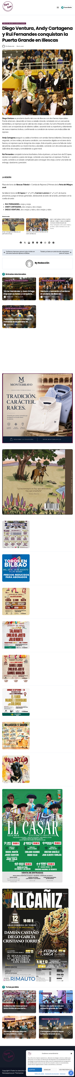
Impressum (62, 1073)
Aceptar (32, 1070)
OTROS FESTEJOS (46, 993)
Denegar (47, 1070)
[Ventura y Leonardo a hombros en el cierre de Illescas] (37, 224)
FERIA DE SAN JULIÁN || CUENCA (50, 1019)
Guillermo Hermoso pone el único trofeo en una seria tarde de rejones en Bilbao (15, 1008)
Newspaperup (7, 1073)
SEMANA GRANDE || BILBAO (12, 993)
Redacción (43, 262)
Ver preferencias (65, 1070)
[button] (71, 1053)
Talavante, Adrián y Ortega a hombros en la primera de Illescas (17, 322)
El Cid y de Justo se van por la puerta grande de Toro (52, 1007)
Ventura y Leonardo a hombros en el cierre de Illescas (55, 292)
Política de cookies (39, 1073)
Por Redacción (10, 46)
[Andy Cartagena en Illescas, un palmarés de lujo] (13, 224)
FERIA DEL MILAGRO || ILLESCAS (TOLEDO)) (14, 23)
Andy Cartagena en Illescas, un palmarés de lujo (11, 233)
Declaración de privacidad (52, 1073)
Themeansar (19, 1073)
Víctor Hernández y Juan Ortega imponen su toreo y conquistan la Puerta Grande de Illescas (19, 294)
